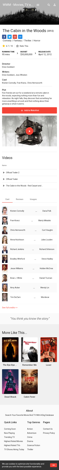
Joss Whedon (21, 75)
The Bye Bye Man (10, 365)
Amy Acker (15, 287)
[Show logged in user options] (54, 4)
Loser (48, 365)
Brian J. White (16, 278)
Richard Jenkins (17, 249)
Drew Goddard (8, 67)
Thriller (27, 40)
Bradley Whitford (17, 259)
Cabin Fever (29, 397)
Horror (37, 40)
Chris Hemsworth (34, 83)
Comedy (7, 40)
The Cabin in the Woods (24, 30)
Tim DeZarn (15, 297)
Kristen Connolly (9, 83)
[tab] (7, 199)
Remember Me (29, 365)
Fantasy (18, 40)
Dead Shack (10, 397)
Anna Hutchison (17, 240)
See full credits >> (10, 307)
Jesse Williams (16, 268)
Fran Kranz (21, 83)
